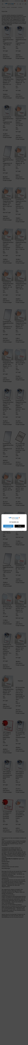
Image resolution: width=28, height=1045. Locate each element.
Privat (19, 526)
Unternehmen (8, 526)
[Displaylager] (14, 518)
